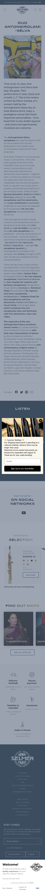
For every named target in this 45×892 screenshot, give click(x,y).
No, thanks (7, 888)
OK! (37, 888)
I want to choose (22, 888)
